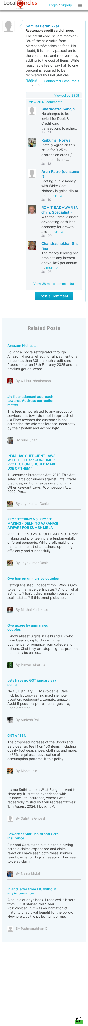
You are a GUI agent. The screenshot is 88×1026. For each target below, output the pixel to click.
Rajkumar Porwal (56, 140)
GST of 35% (17, 735)
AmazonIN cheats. (22, 345)
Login (53, 5)
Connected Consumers (61, 81)
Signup (66, 5)
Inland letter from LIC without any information (31, 891)
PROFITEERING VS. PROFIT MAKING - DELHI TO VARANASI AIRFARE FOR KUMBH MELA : (32, 523)
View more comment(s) (53, 284)
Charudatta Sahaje (58, 109)
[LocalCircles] (20, 4)
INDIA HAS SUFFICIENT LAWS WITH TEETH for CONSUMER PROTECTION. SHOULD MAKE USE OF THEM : (31, 462)
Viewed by (66, 95)
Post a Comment (54, 296)
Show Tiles (81, 5)
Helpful (31, 81)
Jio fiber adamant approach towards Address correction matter (31, 400)
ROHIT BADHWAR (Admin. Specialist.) (59, 210)
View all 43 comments (45, 102)
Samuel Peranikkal (42, 26)
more (55, 195)
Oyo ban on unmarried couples (33, 578)
